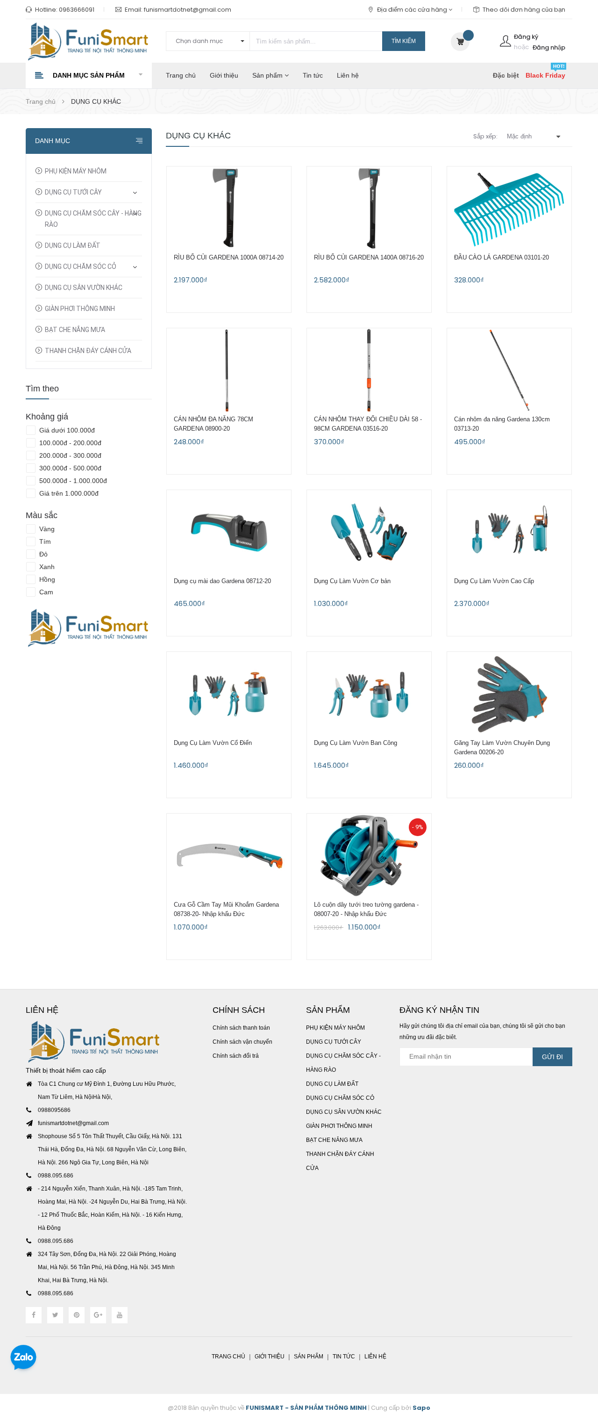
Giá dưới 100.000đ (66, 430)
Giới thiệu (224, 75)
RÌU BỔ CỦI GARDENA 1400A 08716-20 (369, 257)
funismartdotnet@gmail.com (187, 9)
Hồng (46, 579)
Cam (45, 592)
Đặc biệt (506, 75)
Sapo (421, 1407)
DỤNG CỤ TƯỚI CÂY (73, 192)
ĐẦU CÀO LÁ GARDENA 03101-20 (501, 257)
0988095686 (54, 1110)
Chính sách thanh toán (241, 1028)
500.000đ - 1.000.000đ (72, 480)
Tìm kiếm (404, 41)
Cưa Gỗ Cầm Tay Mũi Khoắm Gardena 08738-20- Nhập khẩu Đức (226, 909)
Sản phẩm (268, 75)
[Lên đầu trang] (579, 1363)
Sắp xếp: (485, 136)
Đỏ (42, 554)
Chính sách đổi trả (236, 1056)
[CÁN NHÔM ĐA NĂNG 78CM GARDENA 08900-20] (229, 370)
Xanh (46, 566)
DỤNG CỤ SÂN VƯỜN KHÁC (83, 287)
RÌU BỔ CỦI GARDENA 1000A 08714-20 (229, 257)
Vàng (46, 529)
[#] (89, 628)
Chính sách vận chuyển (242, 1042)
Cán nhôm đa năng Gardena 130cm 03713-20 (502, 424)
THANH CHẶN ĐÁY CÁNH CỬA (88, 350)
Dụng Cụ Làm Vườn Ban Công (355, 742)
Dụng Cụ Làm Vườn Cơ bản (352, 581)
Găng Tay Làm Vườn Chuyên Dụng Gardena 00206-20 (502, 747)
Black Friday (545, 75)
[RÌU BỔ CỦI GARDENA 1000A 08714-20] (229, 208)
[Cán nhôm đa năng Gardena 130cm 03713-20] (509, 370)
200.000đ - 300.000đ (69, 455)
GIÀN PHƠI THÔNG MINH (80, 308)
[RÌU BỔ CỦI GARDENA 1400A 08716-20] (369, 208)
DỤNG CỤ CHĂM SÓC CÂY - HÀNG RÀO (93, 218)
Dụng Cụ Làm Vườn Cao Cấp (494, 581)
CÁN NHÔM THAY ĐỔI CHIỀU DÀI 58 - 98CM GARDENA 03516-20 (368, 424)
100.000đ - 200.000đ (69, 443)
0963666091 (76, 9)
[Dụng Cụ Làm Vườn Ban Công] (369, 694)
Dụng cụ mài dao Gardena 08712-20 (222, 581)
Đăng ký (526, 36)
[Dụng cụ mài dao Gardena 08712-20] (229, 532)
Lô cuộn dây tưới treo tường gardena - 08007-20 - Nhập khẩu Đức (366, 909)
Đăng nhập (549, 47)
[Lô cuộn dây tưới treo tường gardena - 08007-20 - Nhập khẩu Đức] (369, 856)
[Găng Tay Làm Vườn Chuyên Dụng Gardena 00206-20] (509, 694)
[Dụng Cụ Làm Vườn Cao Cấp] (509, 532)
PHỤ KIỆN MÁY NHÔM (76, 171)
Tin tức (313, 75)
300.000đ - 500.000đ (69, 468)
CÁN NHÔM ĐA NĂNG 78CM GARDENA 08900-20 (213, 424)
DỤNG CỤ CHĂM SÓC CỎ (80, 266)
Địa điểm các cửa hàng (412, 9)
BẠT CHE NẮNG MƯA (75, 329)
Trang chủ (181, 75)
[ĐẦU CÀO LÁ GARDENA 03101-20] (509, 208)
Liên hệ (348, 75)
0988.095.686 (55, 1175)
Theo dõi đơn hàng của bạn (524, 9)
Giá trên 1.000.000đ (68, 493)
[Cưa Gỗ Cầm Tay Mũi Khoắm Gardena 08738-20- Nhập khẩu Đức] (229, 856)
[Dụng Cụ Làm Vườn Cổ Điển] (229, 694)
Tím (44, 541)
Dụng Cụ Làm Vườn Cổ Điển (213, 742)
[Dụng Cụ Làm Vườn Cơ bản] (369, 532)
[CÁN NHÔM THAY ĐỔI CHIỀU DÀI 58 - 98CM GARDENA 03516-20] (369, 370)
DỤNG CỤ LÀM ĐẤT (72, 245)
